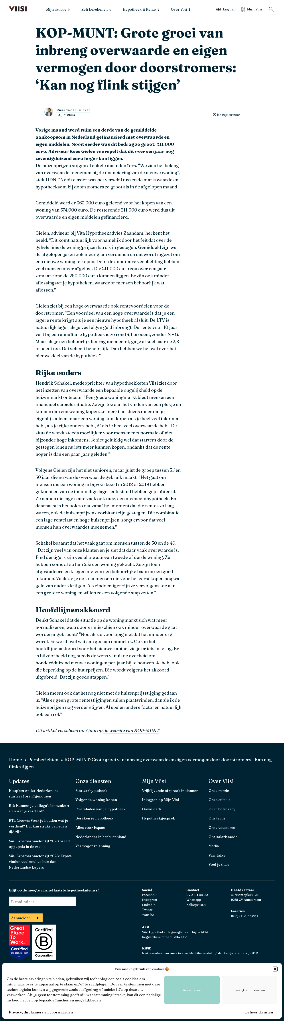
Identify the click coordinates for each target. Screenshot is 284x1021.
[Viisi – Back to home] (18, 9)
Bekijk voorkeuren (249, 990)
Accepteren (192, 990)
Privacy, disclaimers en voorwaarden (41, 1012)
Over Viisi (221, 781)
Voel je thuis (219, 864)
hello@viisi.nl (196, 905)
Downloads (152, 809)
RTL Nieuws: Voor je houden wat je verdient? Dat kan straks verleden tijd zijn (38, 826)
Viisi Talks (217, 855)
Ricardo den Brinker (73, 110)
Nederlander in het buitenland (100, 837)
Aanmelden (21, 918)
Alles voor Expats (90, 827)
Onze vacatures (222, 827)
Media (214, 846)
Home (15, 759)
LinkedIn (149, 905)
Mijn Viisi (154, 781)
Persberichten (43, 759)
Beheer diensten (259, 1012)
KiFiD (253, 953)
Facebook (149, 895)
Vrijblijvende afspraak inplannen (170, 790)
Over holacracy (222, 809)
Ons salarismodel (224, 837)
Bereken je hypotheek (94, 818)
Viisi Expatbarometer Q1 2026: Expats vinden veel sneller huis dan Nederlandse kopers (40, 861)
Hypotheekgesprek (158, 818)
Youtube (148, 915)
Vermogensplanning (92, 846)
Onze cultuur (219, 799)
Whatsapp (193, 900)
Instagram (149, 900)
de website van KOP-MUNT (131, 730)
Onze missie (219, 790)
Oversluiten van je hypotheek (100, 809)
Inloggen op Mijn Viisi (160, 799)
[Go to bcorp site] (43, 958)
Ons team (217, 818)
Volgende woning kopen (96, 799)
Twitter (147, 910)
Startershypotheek (91, 790)
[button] (275, 969)
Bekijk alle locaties (244, 916)
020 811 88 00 (197, 895)
